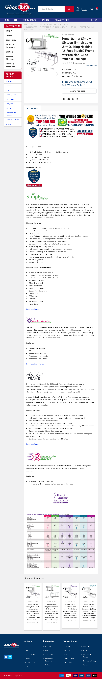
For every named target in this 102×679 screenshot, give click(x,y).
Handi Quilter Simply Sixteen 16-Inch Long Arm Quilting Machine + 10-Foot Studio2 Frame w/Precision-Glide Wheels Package (33, 612)
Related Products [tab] (34, 578)
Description (32, 108)
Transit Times (62, 20)
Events (46, 20)
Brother (9, 81)
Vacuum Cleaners (10, 57)
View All (9, 124)
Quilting (9, 52)
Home (6, 20)
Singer (8, 108)
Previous (27, 74)
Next (56, 74)
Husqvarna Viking (12, 120)
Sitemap (28, 666)
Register (84, 10)
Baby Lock (10, 104)
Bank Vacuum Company (11, 114)
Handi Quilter (11, 95)
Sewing (9, 35)
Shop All (9, 31)
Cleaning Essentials (10, 65)
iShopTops (10, 99)
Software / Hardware (11, 45)
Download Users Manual (35, 364)
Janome (9, 86)
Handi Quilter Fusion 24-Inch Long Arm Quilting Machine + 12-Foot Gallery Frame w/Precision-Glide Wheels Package (89, 611)
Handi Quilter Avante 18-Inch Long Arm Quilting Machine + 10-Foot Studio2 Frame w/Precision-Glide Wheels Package (70, 611)
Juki (7, 90)
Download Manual (32, 309)
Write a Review (91, 66)
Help (15, 20)
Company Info (30, 20)
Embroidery (11, 40)
